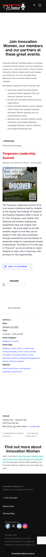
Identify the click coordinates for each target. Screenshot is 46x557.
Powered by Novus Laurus (23, 553)
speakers (15, 358)
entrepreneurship (10, 351)
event (20, 351)
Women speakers (17, 361)
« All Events (8, 141)
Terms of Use (8, 506)
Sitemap (8, 550)
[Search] (34, 4)
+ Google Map (34, 426)
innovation (7, 355)
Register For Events (11, 341)
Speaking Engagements (30, 358)
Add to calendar (17, 266)
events (26, 351)
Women (6, 361)
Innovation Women (20, 355)
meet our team (25, 459)
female (33, 351)
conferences (28, 348)
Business (6, 348)
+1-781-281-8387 (10, 498)
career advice (16, 348)
